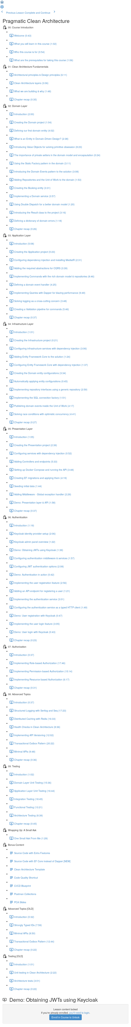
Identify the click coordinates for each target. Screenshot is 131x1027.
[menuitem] (2, 8)
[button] (2, 3)
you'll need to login (79, 1012)
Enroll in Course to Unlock (65, 1017)
